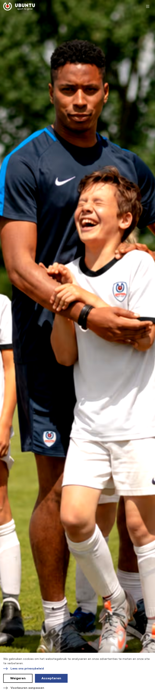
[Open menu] (148, 6)
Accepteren (51, 678)
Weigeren (18, 678)
